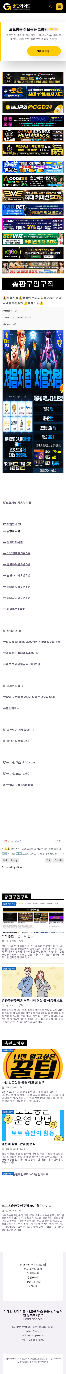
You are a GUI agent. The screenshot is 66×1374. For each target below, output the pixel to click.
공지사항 (33, 1286)
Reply (14, 860)
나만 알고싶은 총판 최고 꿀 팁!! (23, 1082)
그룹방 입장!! (44, 51)
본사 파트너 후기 (33, 1269)
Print (59, 840)
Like (6, 840)
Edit (49, 860)
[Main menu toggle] (59, 6)
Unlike (16, 840)
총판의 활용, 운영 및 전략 (19, 1144)
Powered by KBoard (13, 867)
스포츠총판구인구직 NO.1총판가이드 (27, 1206)
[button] (50, 6)
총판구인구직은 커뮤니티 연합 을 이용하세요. (32, 1001)
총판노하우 (33, 1277)
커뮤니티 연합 (33, 1281)
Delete (59, 860)
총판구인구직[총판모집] (33, 1264)
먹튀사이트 (33, 1273)
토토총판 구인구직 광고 (18, 936)
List (5, 860)
